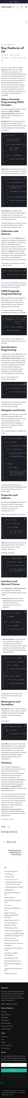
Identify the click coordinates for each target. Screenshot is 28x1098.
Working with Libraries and (13, 944)
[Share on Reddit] (13, 832)
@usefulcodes (22, 57)
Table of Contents (14, 55)
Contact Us (4, 1037)
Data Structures (6, 1015)
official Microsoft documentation (11, 809)
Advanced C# (12, 961)
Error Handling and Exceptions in (11, 924)
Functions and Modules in (12, 909)
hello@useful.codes (11, 1004)
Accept (11, 1094)
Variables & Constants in (12, 894)
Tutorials (3, 1012)
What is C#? (10, 877)
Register (16, 1)
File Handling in (10, 928)
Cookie (3, 1042)
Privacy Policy (5, 1048)
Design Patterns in (11, 920)
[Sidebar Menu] (26, 22)
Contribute (4, 57)
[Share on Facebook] (5, 832)
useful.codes (6, 7)
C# (9, 827)
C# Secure (10, 973)
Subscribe (13, 1070)
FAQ (2, 1040)
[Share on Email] (16, 832)
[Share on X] (8, 832)
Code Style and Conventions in (13, 949)
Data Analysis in (11, 958)
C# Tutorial (9, 874)
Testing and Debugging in (13, 965)
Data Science (5, 1020)
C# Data (9, 897)
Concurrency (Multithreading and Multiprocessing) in (14, 934)
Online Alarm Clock (7, 1026)
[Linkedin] (1, 1083)
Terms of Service (6, 1045)
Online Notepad (6, 1029)
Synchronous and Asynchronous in (11, 939)
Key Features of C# (12, 879)
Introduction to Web (11, 954)
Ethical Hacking (5, 1023)
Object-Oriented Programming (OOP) (11, 915)
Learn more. (5, 1094)
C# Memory (13, 931)
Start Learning (10, 871)
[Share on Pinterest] (10, 832)
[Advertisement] (14, 29)
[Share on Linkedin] (2, 832)
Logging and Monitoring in (13, 970)
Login (10, 1)
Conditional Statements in (13, 901)
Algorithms (4, 1017)
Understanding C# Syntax (14, 887)
